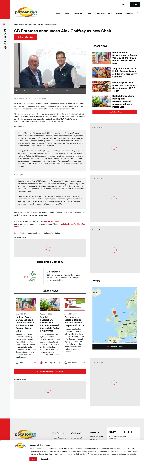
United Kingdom (117, 346)
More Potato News (115, 112)
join (135, 4)
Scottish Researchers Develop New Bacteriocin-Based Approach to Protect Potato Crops (123, 101)
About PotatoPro (96, 436)
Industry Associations (52, 233)
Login (123, 4)
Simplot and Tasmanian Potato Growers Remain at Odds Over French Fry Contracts (124, 72)
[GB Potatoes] (50, 275)
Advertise (93, 439)
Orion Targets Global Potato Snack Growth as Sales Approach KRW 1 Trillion (124, 86)
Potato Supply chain (34, 233)
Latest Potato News (78, 438)
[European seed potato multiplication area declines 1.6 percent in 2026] (74, 331)
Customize (45, 459)
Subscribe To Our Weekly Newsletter (118, 437)
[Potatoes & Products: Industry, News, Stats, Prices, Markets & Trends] (25, 13)
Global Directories (59, 438)
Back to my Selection (25, 37)
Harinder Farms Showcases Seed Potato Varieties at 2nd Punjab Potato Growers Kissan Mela (124, 58)
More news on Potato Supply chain (50, 371)
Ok (33, 459)
